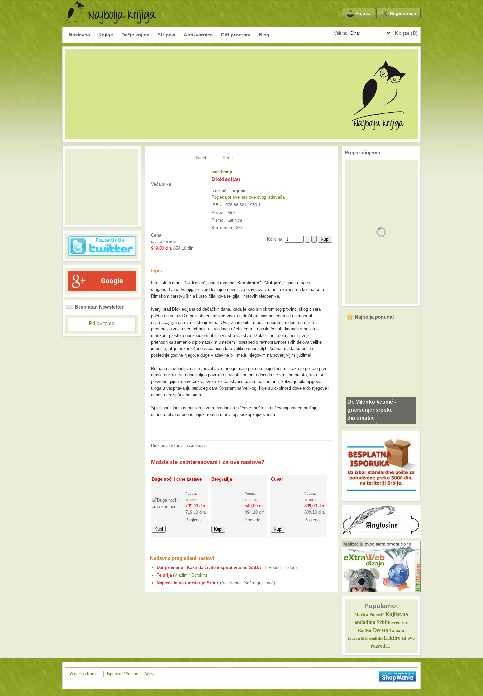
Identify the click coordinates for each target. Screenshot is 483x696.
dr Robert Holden (279, 567)
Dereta (380, 630)
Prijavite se (102, 323)
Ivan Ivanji (221, 171)
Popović (369, 614)
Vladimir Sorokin (190, 575)
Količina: (276, 239)
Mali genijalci (372, 638)
